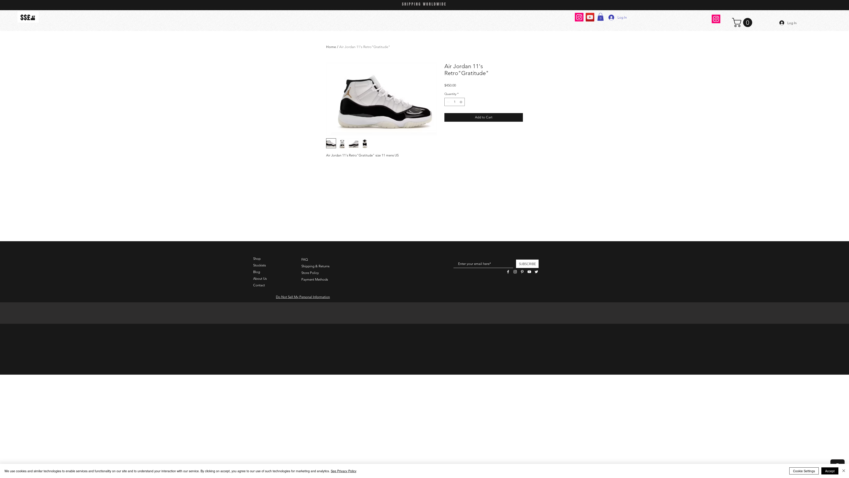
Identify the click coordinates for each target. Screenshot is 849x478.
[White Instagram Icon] (515, 272)
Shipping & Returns (315, 266)
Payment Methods (315, 279)
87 (33, 17)
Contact (259, 285)
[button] (600, 17)
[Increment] (461, 102)
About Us (260, 278)
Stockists (259, 265)
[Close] (843, 470)
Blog (256, 272)
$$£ (25, 17)
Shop (257, 258)
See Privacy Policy (343, 471)
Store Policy (310, 273)
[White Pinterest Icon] (522, 272)
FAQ (304, 259)
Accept (830, 471)
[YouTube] (590, 17)
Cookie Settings (804, 471)
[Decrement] (448, 102)
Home (331, 47)
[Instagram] (579, 17)
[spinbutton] (455, 102)
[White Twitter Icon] (536, 272)
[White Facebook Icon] (508, 272)
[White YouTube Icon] (529, 272)
